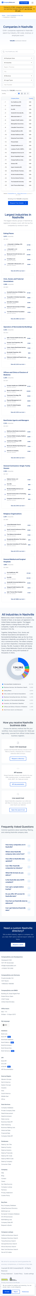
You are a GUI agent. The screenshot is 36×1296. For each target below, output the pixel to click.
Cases (3, 1181)
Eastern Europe (6, 1085)
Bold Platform (5, 1042)
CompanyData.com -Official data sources (17, 193)
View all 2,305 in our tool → (18, 412)
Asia (2, 1090)
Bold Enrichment (6, 1045)
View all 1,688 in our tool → (18, 599)
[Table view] (18, 93)
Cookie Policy (5, 1195)
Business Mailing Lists (8, 1127)
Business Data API (7, 1122)
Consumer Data (6, 1164)
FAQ (2, 1173)
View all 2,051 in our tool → (18, 551)
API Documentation (7, 1069)
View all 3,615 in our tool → (18, 271)
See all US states (6, 1252)
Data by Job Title (6, 1144)
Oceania (3, 1088)
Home (3, 15)
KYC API (3, 1064)
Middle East (4, 1096)
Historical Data (5, 1130)
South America (5, 1093)
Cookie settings (29, 1273)
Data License (5, 1119)
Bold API (4, 1037)
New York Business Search (9, 1249)
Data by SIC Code (6, 1156)
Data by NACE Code (7, 1158)
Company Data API (7, 1136)
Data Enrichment (6, 1116)
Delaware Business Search (9, 1238)
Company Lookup (6, 1187)
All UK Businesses (7, 1217)
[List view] (24, 93)
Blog (2, 1175)
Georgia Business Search (9, 1244)
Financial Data (5, 1133)
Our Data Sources (6, 1184)
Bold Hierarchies (6, 1048)
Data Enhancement (7, 1113)
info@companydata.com (8, 965)
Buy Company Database (8, 1205)
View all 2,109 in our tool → (18, 505)
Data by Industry (6, 1150)
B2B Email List (5, 1211)
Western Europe (6, 1079)
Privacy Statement (7, 1192)
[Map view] (27, 93)
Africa (3, 1099)
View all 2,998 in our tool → (18, 318)
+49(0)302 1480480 (7, 983)
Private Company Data (8, 1110)
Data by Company (6, 1161)
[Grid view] (21, 93)
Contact (3, 1178)
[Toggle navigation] (32, 2)
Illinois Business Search (8, 1246)
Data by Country (6, 1147)
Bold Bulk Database (7, 1039)
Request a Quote (6, 1225)
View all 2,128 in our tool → (18, 457)
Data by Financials (6, 1153)
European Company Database (10, 1214)
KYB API (3, 1066)
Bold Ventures (5, 1051)
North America (5, 1082)
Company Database (7, 1108)
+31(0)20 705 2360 (7, 968)
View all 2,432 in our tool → (18, 364)
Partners (4, 1190)
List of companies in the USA (15, 15)
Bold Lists (4, 1034)
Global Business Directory (9, 1208)
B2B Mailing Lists (6, 1219)
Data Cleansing (6, 1124)
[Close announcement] (34, 9)
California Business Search (9, 1235)
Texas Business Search (8, 1241)
